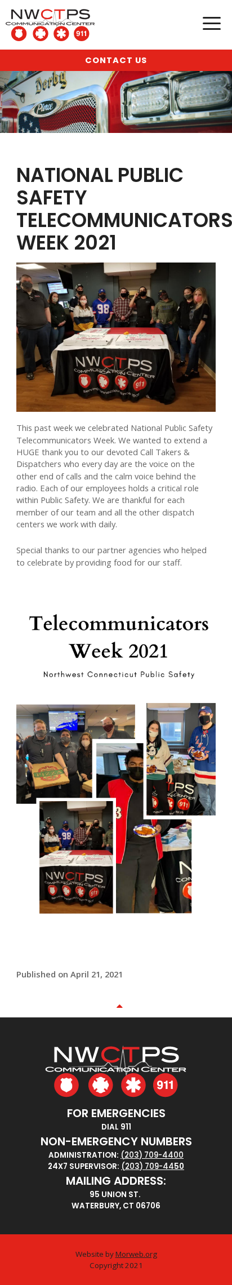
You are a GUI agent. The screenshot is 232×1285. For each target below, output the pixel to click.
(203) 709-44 (147, 1166)
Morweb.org (136, 1254)
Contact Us (116, 60)
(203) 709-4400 (152, 1155)
